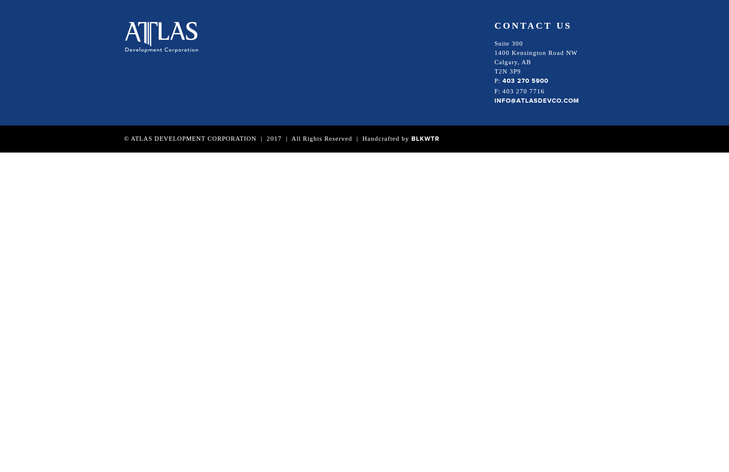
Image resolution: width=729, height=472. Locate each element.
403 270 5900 (525, 81)
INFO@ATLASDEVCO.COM (536, 101)
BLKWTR (425, 139)
